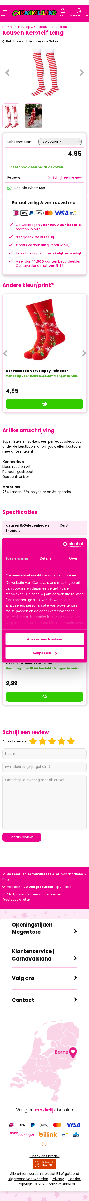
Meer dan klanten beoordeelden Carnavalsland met (48, 263)
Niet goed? (36, 237)
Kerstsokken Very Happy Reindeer (37, 370)
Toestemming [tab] (16, 558)
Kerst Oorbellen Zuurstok (29, 663)
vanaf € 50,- (43, 245)
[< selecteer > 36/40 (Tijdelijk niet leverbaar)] (60, 141)
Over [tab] (73, 558)
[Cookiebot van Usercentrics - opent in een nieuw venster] (63, 545)
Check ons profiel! (45, 1156)
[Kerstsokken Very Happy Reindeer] (44, 329)
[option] (44, 72)
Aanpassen (42, 653)
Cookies (74, 1179)
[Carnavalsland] (34, 14)
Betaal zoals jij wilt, (48, 253)
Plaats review (22, 837)
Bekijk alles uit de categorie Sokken (33, 41)
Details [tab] (45, 558)
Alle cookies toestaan (44, 639)
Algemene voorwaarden (28, 1179)
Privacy (58, 1179)
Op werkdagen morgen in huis (49, 226)
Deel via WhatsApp (29, 188)
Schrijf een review (67, 177)
